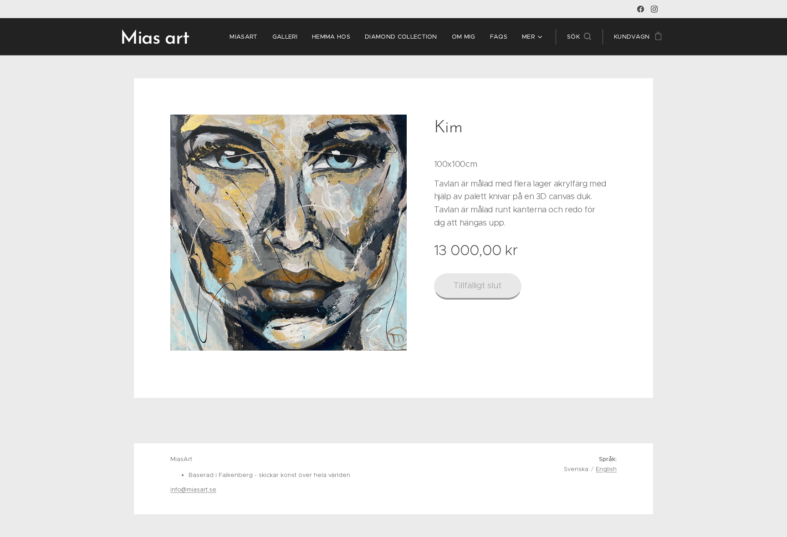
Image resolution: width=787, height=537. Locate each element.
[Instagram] (654, 9)
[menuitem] (246, 36)
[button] (579, 36)
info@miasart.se (193, 489)
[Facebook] (640, 9)
